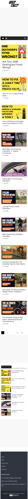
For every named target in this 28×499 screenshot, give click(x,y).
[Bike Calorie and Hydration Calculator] (14, 219)
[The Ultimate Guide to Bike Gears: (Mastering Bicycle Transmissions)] (14, 302)
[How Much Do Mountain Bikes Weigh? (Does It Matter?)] (14, 274)
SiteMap (3, 466)
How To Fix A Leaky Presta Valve (9, 481)
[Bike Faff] (3, 38)
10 (17, 332)
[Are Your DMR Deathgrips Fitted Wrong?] (14, 46)
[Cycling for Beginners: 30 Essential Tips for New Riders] (14, 246)
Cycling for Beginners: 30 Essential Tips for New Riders (13, 263)
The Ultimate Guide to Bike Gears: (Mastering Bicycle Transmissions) (12, 319)
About (2, 460)
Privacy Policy (4, 463)
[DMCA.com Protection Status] (14, 495)
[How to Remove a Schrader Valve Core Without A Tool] (14, 106)
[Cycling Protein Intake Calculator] (14, 191)
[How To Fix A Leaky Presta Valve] (14, 78)
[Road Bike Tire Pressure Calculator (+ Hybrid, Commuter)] (14, 134)
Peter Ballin (6, 70)
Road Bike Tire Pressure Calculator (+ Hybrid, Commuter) (11, 151)
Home (2, 457)
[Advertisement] (14, 22)
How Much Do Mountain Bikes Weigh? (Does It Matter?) (14, 291)
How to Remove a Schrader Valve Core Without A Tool (12, 122)
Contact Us (4, 469)
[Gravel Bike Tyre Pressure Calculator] (14, 163)
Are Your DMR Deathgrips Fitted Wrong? (12, 64)
